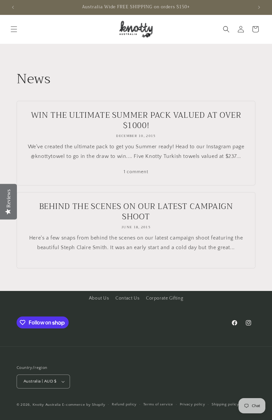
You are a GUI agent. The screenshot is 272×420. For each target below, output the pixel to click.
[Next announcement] (259, 7)
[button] (14, 29)
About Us (99, 298)
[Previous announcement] (13, 7)
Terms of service (158, 404)
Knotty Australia (47, 405)
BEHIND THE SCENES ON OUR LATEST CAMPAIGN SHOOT (136, 211)
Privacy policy (192, 404)
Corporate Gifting (164, 298)
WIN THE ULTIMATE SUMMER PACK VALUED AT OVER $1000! (136, 120)
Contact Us (127, 298)
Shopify (98, 405)
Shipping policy (225, 404)
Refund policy (124, 404)
